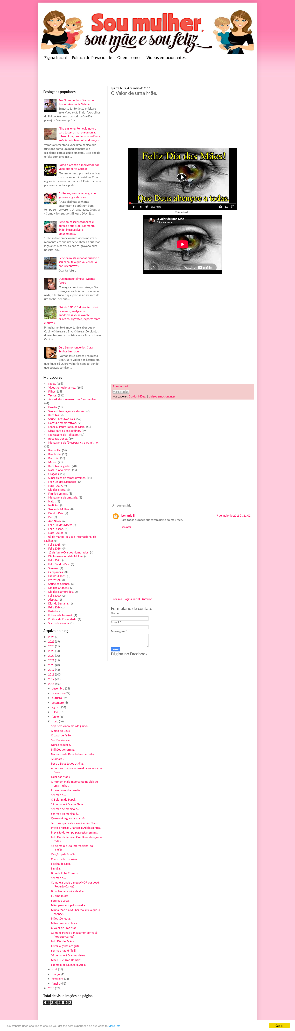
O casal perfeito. (61, 735)
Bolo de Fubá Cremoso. (65, 873)
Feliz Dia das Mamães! (62, 482)
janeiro (56, 983)
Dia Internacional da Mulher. (65, 556)
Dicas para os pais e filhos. (64, 431)
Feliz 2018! (55, 544)
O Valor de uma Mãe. (64, 928)
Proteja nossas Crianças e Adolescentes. (76, 828)
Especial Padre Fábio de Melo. (67, 427)
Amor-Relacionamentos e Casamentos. (72, 399)
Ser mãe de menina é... (65, 814)
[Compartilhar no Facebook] (124, 392)
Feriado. (53, 611)
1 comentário (121, 386)
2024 (51, 646)
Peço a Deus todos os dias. (67, 763)
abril (55, 969)
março (56, 974)
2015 (51, 988)
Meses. (52, 462)
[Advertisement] (110, 74)
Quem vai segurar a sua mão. (69, 818)
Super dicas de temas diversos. (67, 478)
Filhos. (52, 391)
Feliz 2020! (55, 596)
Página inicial (132, 599)
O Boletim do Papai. (63, 799)
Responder (126, 527)
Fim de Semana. (58, 493)
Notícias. (53, 505)
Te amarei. (57, 759)
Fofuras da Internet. (60, 615)
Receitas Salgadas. (59, 466)
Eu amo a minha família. (66, 790)
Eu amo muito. (60, 896)
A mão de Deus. (61, 731)
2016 (51, 684)
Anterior (147, 599)
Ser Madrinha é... (61, 740)
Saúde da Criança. (59, 584)
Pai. (50, 517)
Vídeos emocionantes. (166, 58)
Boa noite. (54, 450)
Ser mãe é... (58, 795)
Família (52, 407)
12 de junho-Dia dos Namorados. (68, 552)
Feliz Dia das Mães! (60, 525)
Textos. (52, 395)
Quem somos (129, 58)
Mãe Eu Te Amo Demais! (66, 960)
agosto (56, 707)
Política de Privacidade (92, 58)
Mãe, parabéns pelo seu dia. (68, 905)
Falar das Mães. (61, 777)
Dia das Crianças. (58, 588)
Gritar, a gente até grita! (66, 946)
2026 (51, 637)
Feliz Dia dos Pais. (59, 564)
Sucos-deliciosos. (59, 623)
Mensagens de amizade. (63, 497)
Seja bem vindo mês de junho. (69, 726)
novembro (58, 693)
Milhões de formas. (63, 749)
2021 (51, 660)
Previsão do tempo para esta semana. (74, 832)
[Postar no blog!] (117, 392)
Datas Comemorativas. (62, 423)
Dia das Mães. (57, 490)
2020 (51, 665)
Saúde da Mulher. (59, 509)
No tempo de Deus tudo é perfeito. (73, 754)
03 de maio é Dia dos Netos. (68, 955)
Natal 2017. (55, 486)
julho (55, 712)
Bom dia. (53, 458)
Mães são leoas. (61, 918)
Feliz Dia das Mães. (63, 941)
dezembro (58, 688)
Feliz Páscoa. (56, 529)
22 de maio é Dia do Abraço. (68, 804)
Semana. (53, 568)
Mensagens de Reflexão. (63, 435)
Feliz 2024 (54, 607)
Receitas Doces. (58, 438)
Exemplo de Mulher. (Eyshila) (69, 965)
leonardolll (128, 515)
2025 (51, 641)
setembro (58, 703)
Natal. (52, 501)
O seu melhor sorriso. (64, 859)
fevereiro (58, 979)
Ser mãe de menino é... (65, 809)
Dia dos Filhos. (57, 576)
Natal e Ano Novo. (59, 470)
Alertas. (53, 599)
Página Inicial (55, 58)
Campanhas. (56, 572)
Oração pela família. (63, 854)
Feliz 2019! (55, 548)
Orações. (54, 474)
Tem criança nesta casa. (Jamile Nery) (74, 823)
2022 (51, 656)
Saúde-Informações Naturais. (66, 411)
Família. (56, 868)
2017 (51, 679)
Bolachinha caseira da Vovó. (68, 891)
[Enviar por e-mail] (114, 392)
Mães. (52, 384)
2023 (51, 651)
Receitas (53, 415)
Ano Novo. (55, 521)
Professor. (54, 580)
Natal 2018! (55, 533)
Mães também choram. (65, 923)
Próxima (117, 599)
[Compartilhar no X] (120, 392)
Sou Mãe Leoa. (60, 900)
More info (114, 1025)
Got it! (279, 1025)
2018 (51, 674)
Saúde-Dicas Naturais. (62, 419)
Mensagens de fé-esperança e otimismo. (73, 442)
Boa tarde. (54, 454)
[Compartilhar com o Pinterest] (127, 392)
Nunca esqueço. (61, 745)
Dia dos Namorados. (61, 592)
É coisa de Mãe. (61, 864)
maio (55, 721)
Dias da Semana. (58, 603)
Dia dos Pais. (56, 513)
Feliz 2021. (54, 560)
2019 (51, 670)
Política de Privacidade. (62, 619)
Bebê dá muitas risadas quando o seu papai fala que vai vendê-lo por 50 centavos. (79, 262)
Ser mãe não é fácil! (63, 950)
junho (56, 717)
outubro (57, 698)
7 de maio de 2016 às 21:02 (233, 515)
